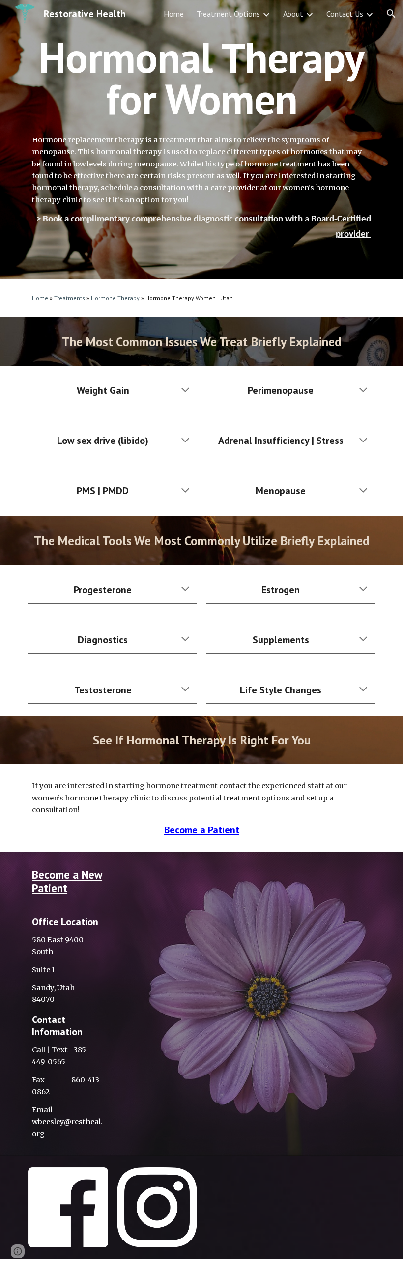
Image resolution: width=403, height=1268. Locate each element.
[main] (201, 78)
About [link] (293, 14)
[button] (391, 14)
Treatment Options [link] (228, 14)
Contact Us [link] (344, 14)
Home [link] (174, 14)
